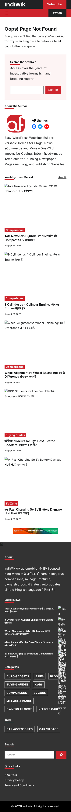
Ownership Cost (19, 709)
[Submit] (61, 755)
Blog (54, 676)
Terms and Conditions (19, 785)
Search (53, 90)
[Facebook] (34, 126)
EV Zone (11, 503)
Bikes (40, 676)
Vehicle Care (48, 709)
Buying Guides (15, 435)
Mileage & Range (19, 701)
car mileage (48, 729)
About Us (11, 775)
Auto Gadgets (17, 676)
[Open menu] (7, 13)
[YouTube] (46, 126)
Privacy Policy (14, 780)
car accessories (19, 729)
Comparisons (14, 230)
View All (62, 177)
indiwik (15, 4)
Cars (39, 684)
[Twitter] (40, 126)
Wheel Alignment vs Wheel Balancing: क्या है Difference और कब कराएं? (27, 632)
